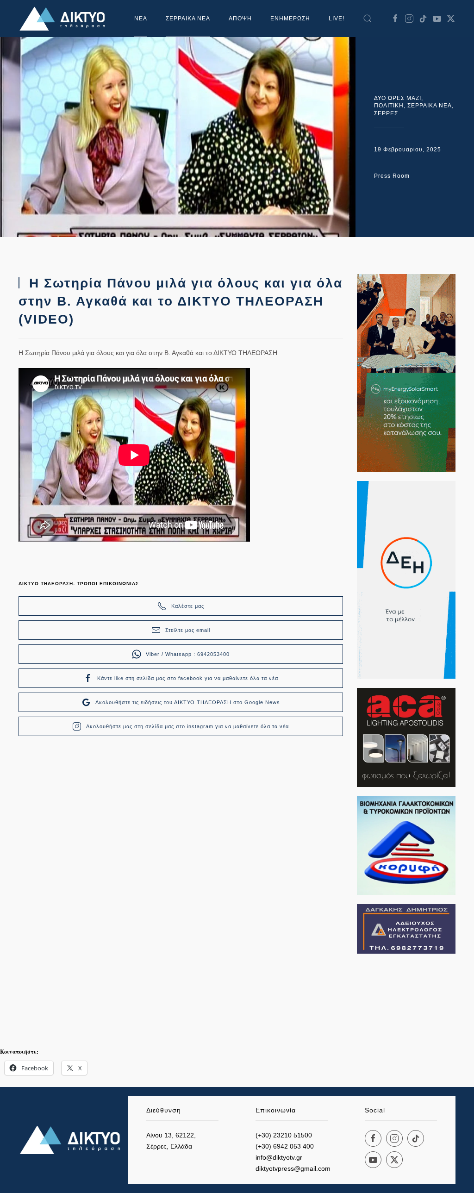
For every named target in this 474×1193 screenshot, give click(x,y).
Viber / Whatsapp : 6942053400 (188, 654)
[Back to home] (65, 18)
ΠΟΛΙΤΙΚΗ (389, 105)
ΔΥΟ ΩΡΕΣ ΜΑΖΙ (397, 98)
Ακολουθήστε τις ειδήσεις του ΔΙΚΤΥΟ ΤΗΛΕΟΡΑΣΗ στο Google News (187, 702)
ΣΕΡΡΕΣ (386, 113)
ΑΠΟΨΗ (240, 18)
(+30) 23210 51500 (284, 1135)
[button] (367, 18)
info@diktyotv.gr (279, 1157)
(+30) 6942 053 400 (285, 1146)
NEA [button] (140, 18)
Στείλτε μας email (187, 630)
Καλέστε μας (187, 606)
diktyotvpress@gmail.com (293, 1168)
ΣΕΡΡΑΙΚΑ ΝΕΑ (188, 18)
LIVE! (336, 18)
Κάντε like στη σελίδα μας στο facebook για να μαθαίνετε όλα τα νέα (187, 678)
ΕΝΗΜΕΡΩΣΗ (290, 18)
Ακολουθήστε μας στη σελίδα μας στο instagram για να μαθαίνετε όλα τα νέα (187, 726)
